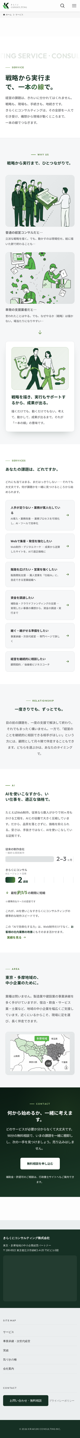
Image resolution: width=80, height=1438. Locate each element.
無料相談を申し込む (40, 1163)
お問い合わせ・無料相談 (26, 1400)
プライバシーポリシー (61, 1400)
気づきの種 (10, 1359)
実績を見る (14, 937)
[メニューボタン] (74, 6)
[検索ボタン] (62, 6)
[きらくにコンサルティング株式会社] (15, 6)
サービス (8, 1332)
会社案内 (8, 1368)
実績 (6, 1350)
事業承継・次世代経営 (16, 1341)
